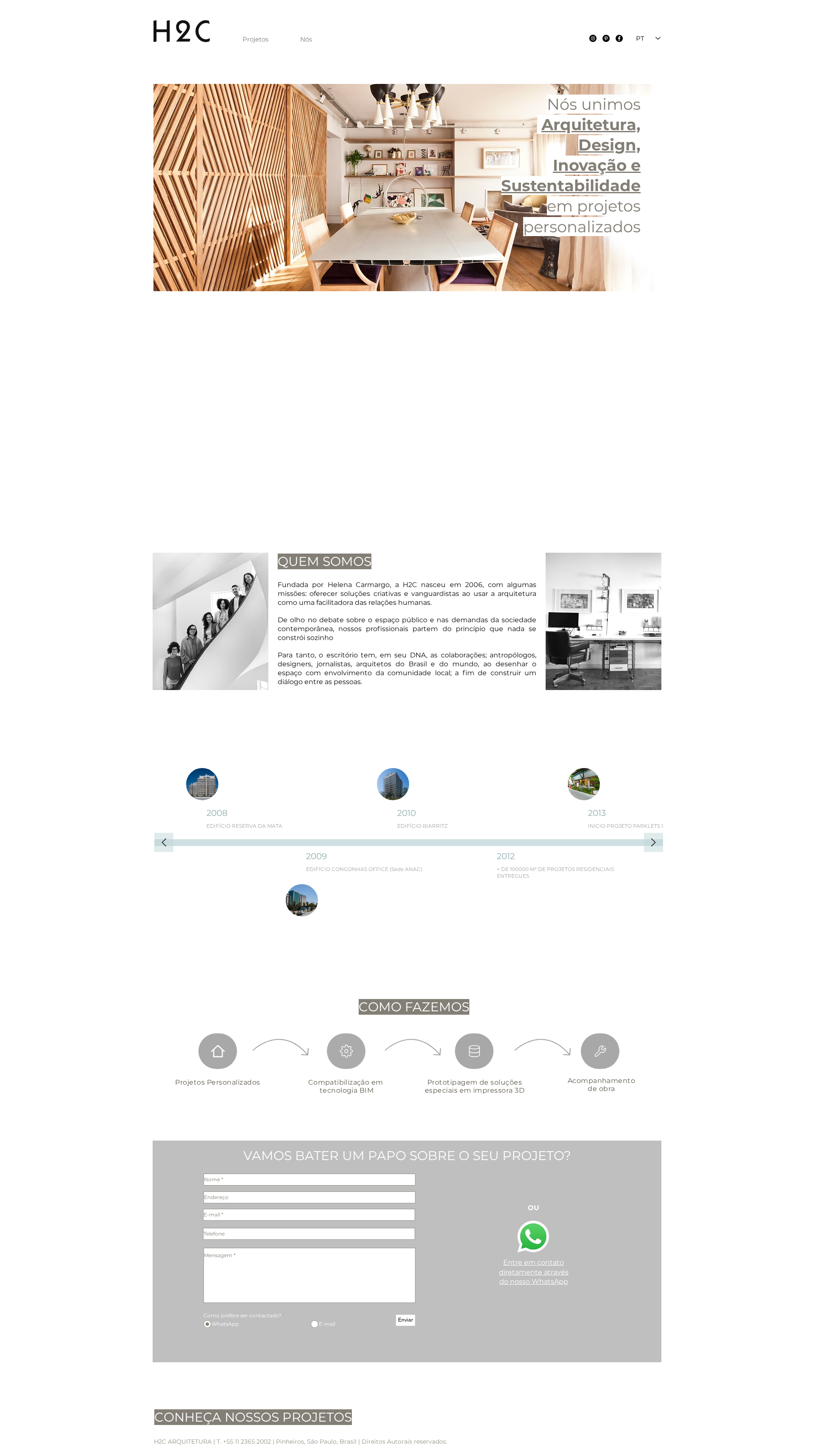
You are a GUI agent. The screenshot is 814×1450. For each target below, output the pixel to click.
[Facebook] (619, 38)
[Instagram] (593, 38)
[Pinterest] (606, 38)
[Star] (217, 1051)
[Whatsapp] (533, 1236)
